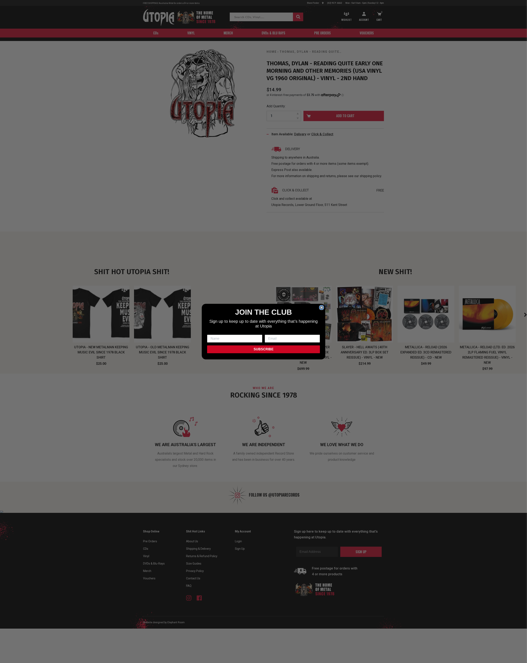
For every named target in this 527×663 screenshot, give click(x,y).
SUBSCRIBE (264, 349)
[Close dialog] (321, 307)
